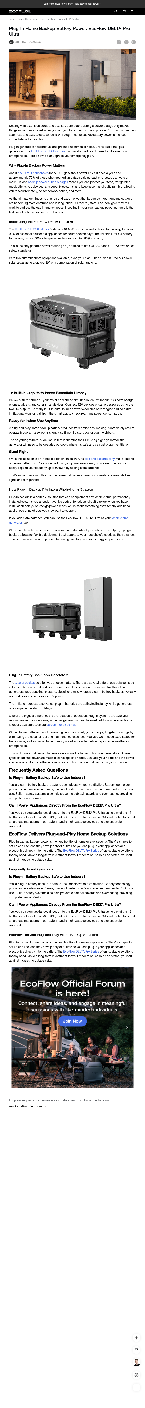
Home (11, 19)
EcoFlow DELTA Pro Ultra (48, 151)
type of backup (25, 682)
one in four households (33, 173)
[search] (116, 11)
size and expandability (100, 459)
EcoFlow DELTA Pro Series (81, 850)
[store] (124, 11)
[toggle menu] (132, 11)
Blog (20, 19)
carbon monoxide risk (61, 725)
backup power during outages (48, 182)
